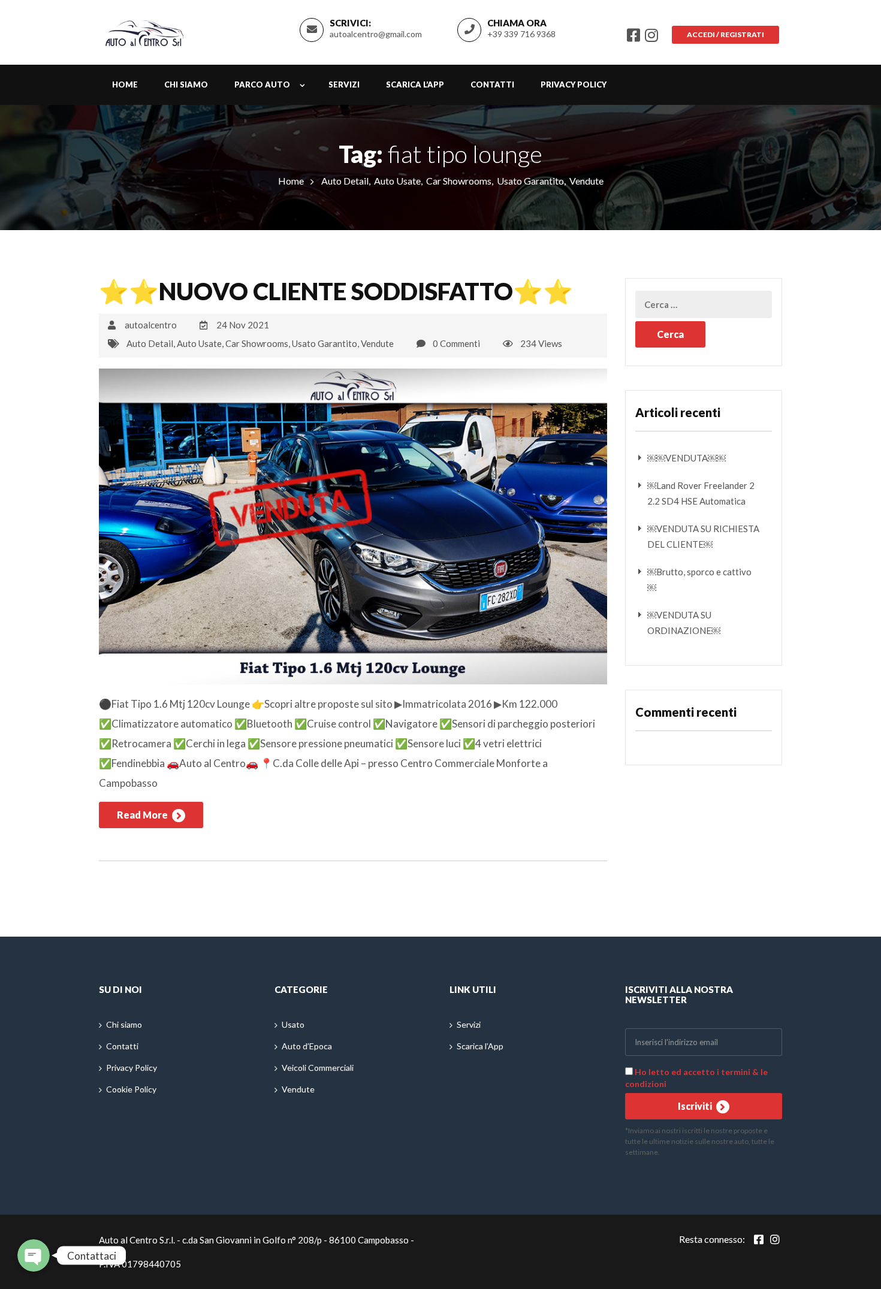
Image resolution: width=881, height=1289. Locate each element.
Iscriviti (696, 1106)
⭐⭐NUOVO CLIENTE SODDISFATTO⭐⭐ (336, 291)
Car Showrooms (458, 180)
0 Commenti (456, 343)
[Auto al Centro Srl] (145, 30)
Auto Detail (345, 180)
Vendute (586, 180)
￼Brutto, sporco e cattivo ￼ (699, 579)
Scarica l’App (415, 84)
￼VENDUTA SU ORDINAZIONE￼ (683, 622)
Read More (143, 814)
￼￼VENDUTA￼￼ (686, 457)
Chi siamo (186, 84)
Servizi (344, 84)
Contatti (492, 84)
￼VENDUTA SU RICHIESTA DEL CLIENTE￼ (703, 536)
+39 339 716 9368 (521, 34)
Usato (293, 1024)
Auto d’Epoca (307, 1046)
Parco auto (262, 84)
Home (125, 84)
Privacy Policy (574, 84)
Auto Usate (397, 180)
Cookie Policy (131, 1089)
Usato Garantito (530, 180)
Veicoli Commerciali (318, 1067)
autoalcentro (151, 324)
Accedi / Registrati (725, 34)
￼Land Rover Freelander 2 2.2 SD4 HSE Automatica (701, 493)
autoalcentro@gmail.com (376, 34)
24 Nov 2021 (242, 324)
